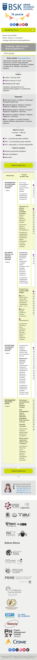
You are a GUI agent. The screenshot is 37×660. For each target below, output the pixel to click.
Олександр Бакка (24, 58)
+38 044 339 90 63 (23, 488)
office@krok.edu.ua (23, 492)
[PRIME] (18, 580)
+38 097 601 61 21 (11, 30)
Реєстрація (9, 53)
